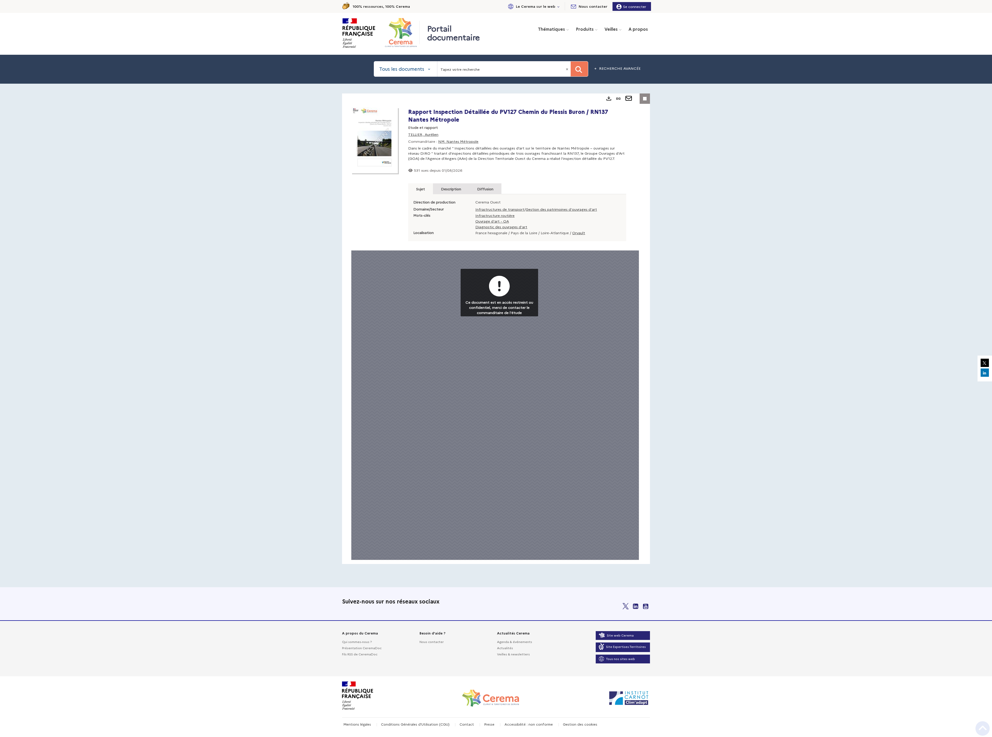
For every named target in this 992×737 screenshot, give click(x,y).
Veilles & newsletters (513, 654)
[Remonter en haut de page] (982, 728)
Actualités (505, 648)
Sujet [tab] (420, 188)
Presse (489, 724)
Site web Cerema (620, 635)
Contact (467, 724)
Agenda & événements (514, 641)
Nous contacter (432, 641)
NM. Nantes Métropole (458, 141)
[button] (533, 6)
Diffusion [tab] (485, 188)
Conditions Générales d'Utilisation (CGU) (415, 724)
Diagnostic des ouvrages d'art (501, 226)
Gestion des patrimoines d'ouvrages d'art (561, 209)
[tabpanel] (496, 328)
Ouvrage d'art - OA (492, 221)
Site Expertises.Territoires (626, 646)
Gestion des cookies (580, 724)
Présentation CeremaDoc (362, 648)
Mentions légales (357, 724)
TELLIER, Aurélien (423, 134)
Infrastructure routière (495, 215)
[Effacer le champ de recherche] (567, 69)
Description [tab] (451, 188)
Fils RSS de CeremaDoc (359, 654)
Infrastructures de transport (499, 209)
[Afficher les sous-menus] (558, 6)
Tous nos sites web (620, 658)
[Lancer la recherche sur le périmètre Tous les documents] (579, 69)
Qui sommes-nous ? (357, 641)
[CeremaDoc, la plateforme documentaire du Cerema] (402, 32)
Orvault (578, 232)
